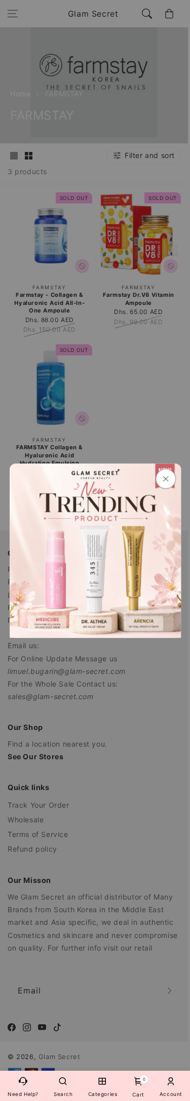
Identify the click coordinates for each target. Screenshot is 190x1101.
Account (171, 1094)
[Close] (165, 478)
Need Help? (23, 1094)
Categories (103, 1094)
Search (63, 1094)
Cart (138, 1087)
